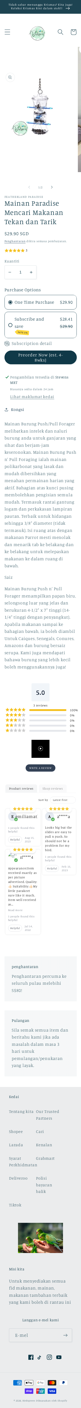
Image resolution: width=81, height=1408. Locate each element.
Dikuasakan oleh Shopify (51, 1400)
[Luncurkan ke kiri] (29, 187)
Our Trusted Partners (47, 1114)
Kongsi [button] (17, 409)
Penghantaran (15, 241)
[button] (7, 32)
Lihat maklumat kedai (32, 396)
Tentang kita (21, 1111)
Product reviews (21, 788)
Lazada (16, 1144)
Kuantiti (11, 261)
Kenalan (44, 1144)
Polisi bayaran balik (44, 1185)
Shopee (16, 1131)
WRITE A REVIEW (40, 768)
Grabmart (45, 1158)
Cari (40, 1131)
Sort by (43, 800)
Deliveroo (18, 1178)
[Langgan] (65, 1335)
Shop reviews (53, 788)
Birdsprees (28, 1400)
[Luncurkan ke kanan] (52, 187)
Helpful (15, 839)
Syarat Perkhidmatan (22, 1161)
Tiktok (15, 1204)
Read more (15, 910)
